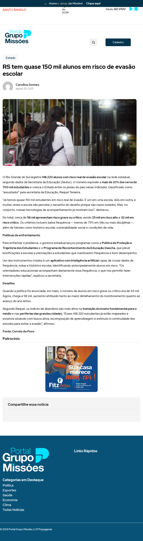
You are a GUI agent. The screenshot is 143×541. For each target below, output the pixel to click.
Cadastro (118, 42)
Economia (10, 500)
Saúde (7, 495)
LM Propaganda (43, 529)
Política (8, 485)
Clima (7, 505)
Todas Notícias (13, 510)
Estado (10, 58)
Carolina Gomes (27, 85)
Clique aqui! (93, 3)
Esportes (9, 490)
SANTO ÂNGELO (14, 10)
